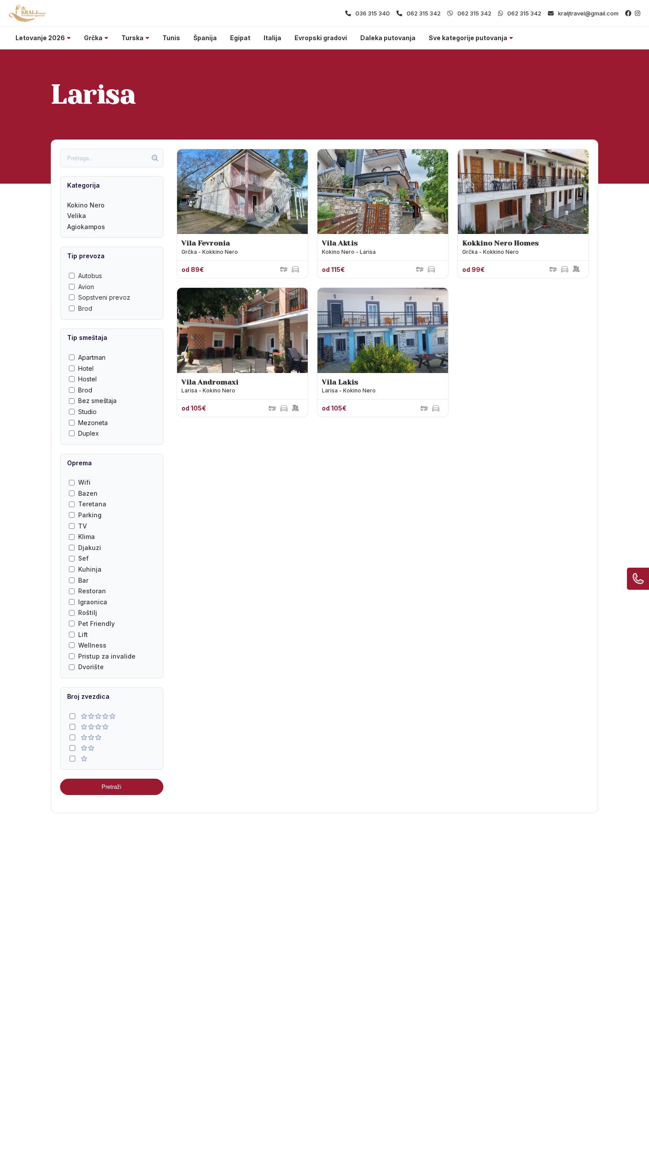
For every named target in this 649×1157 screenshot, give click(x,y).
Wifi (84, 482)
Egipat (240, 37)
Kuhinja (90, 569)
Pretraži (111, 787)
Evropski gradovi (320, 37)
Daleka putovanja (387, 37)
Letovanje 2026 (40, 37)
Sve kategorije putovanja (468, 37)
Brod (85, 308)
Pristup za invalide (107, 656)
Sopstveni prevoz (104, 297)
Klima (86, 536)
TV (82, 526)
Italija (272, 37)
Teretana (92, 504)
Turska (132, 37)
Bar (83, 580)
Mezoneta (93, 422)
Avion (86, 286)
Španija (205, 37)
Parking (90, 515)
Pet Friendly (96, 623)
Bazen (88, 493)
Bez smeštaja (97, 400)
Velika (76, 215)
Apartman (92, 357)
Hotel (86, 368)
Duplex (88, 433)
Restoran (92, 591)
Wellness (92, 645)
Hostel (87, 379)
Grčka (93, 37)
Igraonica (92, 602)
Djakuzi (89, 547)
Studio (87, 411)
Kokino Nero (86, 205)
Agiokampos (86, 226)
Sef (83, 558)
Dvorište (91, 667)
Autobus (90, 275)
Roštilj (87, 612)
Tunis (171, 37)
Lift (83, 634)
